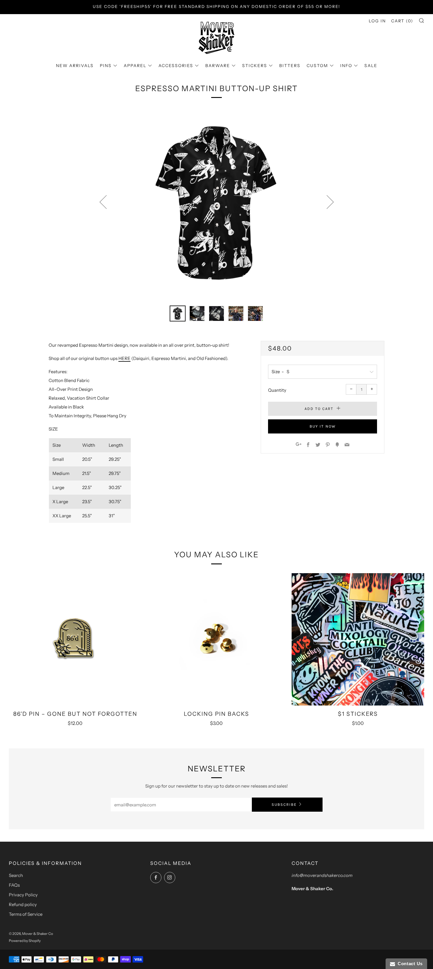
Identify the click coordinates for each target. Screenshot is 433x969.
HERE (124, 358)
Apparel (135, 65)
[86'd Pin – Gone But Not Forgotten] (75, 639)
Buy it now (323, 426)
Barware (217, 65)
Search (16, 875)
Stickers (254, 65)
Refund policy (23, 904)
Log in (377, 21)
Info (346, 65)
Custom (317, 65)
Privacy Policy (23, 895)
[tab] (178, 313)
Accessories (175, 65)
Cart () (402, 21)
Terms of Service (25, 914)
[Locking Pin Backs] (216, 639)
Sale (370, 65)
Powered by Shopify (25, 940)
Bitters (289, 65)
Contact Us (409, 963)
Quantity (277, 390)
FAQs (14, 885)
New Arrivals (75, 65)
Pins (106, 65)
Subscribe (284, 804)
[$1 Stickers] (358, 639)
